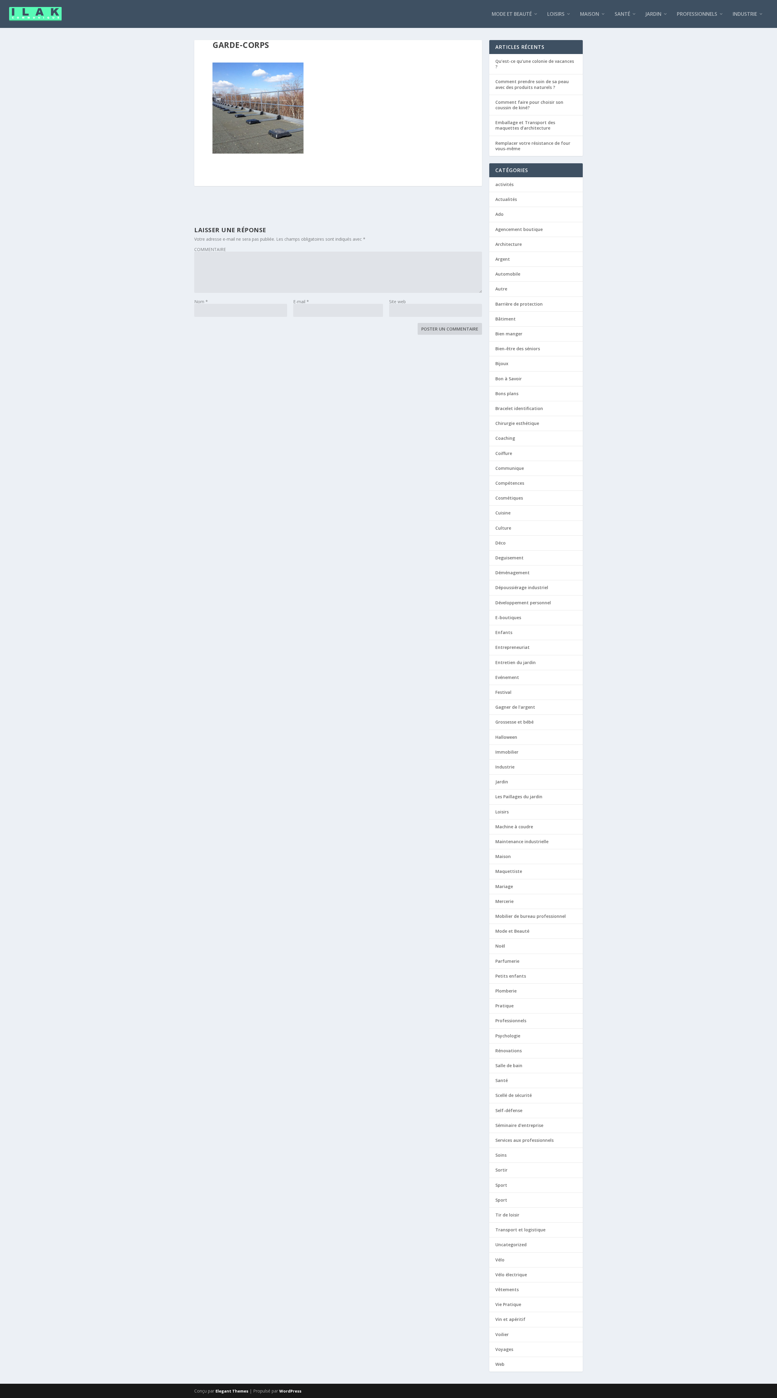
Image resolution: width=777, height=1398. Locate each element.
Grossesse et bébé (514, 722)
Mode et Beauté (512, 14)
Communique (509, 468)
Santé (622, 14)
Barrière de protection (519, 304)
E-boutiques (508, 617)
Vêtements (507, 1289)
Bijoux (501, 363)
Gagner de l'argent (515, 707)
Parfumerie (507, 961)
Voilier (502, 1334)
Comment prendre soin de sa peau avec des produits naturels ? (532, 84)
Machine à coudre (514, 827)
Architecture (508, 244)
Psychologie (507, 1036)
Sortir (501, 1170)
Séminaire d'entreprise (519, 1125)
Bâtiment (505, 319)
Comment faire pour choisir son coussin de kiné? (529, 104)
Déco (500, 543)
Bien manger (508, 334)
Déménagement (512, 572)
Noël (500, 946)
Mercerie (504, 901)
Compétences (509, 483)
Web (499, 1364)
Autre (501, 289)
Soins (501, 1155)
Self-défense (508, 1110)
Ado (499, 214)
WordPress (290, 1391)
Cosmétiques (509, 498)
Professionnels (697, 14)
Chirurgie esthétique (517, 423)
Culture (503, 528)
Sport (501, 1185)
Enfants (503, 632)
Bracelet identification (519, 408)
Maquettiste (508, 871)
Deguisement (509, 558)
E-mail (301, 301)
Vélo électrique (511, 1275)
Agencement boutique (519, 229)
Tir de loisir (507, 1215)
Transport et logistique (520, 1230)
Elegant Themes (231, 1391)
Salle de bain (508, 1065)
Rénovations (508, 1051)
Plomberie (506, 991)
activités (504, 184)
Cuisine (503, 513)
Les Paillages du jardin (518, 796)
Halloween (506, 737)
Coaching (505, 438)
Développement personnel (523, 603)
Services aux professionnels (524, 1140)
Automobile (507, 274)
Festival (503, 692)
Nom (201, 301)
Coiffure (503, 453)
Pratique (504, 1006)
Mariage (504, 886)
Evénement (507, 677)
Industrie (745, 14)
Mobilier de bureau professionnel (530, 916)
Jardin (653, 14)
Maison (589, 14)
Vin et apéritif (510, 1319)
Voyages (504, 1349)
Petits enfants (510, 976)
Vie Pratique (508, 1304)
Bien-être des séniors (517, 348)
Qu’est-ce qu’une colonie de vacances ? (534, 64)
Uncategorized (511, 1244)
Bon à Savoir (508, 379)
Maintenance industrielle (521, 841)
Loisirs (556, 14)
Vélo (499, 1260)
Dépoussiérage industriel (521, 587)
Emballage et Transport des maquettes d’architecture (525, 125)
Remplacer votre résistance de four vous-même (532, 145)
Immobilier (506, 752)
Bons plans (506, 393)
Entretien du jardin (515, 662)
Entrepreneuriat (512, 647)
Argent (502, 259)
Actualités (506, 199)
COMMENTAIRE (210, 249)
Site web (397, 301)
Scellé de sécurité (513, 1095)
